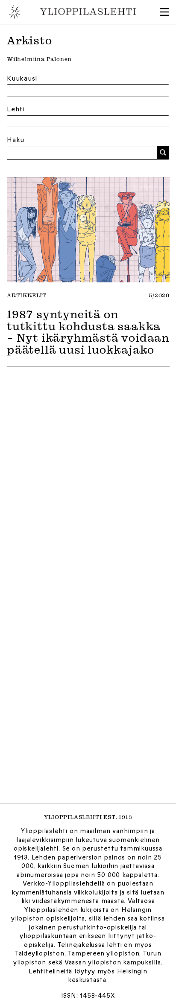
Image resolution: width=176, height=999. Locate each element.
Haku (15, 140)
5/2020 (159, 295)
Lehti (15, 109)
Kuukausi (22, 78)
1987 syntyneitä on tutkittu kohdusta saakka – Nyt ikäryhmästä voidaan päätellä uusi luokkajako (88, 331)
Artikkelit (27, 295)
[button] (164, 12)
